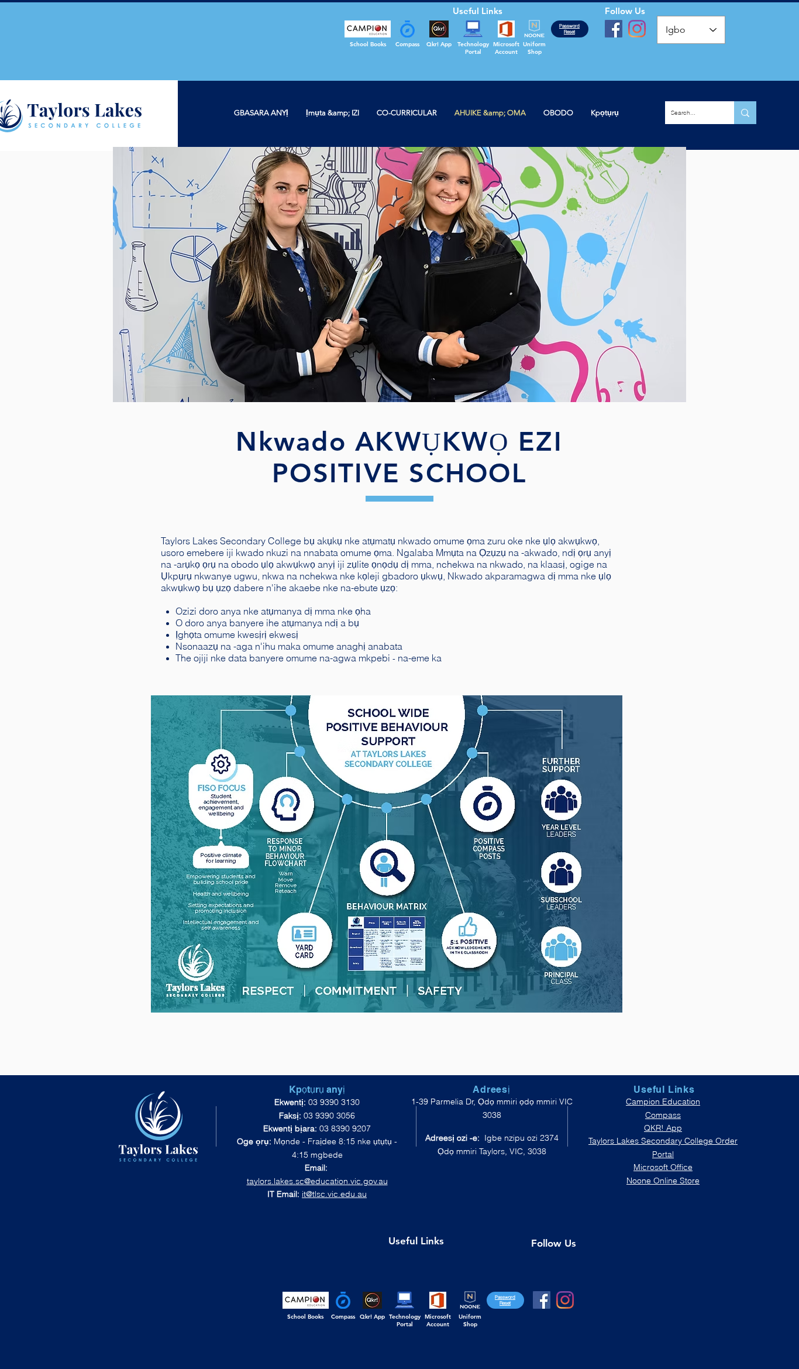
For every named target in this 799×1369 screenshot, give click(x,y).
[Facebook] (613, 28)
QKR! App (663, 1128)
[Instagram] (637, 28)
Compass (663, 1115)
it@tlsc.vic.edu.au (334, 1194)
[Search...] (745, 112)
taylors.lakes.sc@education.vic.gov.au (317, 1181)
